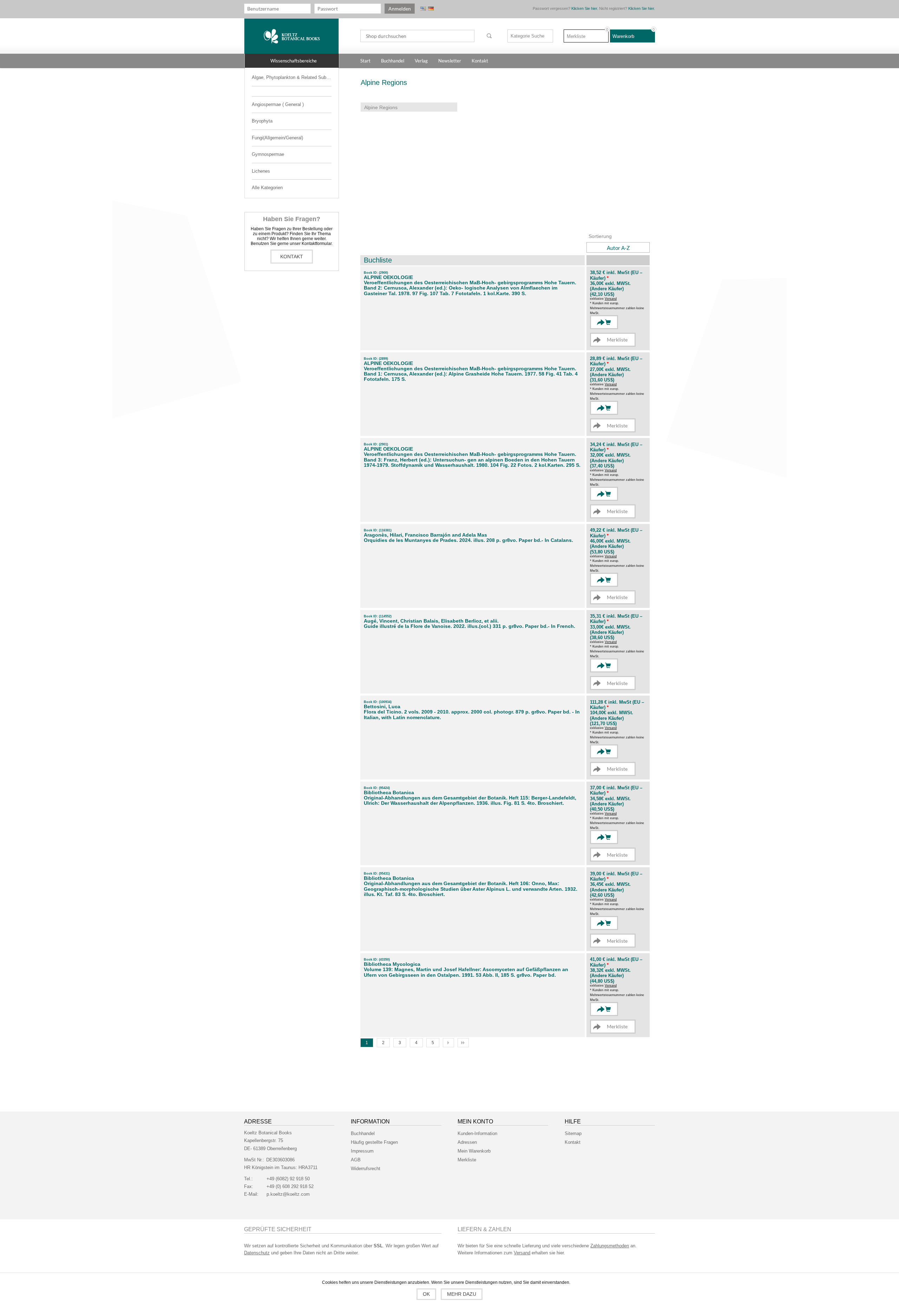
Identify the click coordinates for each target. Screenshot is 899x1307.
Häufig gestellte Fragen (374, 1142)
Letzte (463, 1042)
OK (426, 1294)
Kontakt (291, 256)
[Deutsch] (430, 9)
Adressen (467, 1142)
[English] (423, 9)
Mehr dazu (461, 1294)
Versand (611, 298)
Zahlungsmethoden (609, 1245)
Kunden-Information (477, 1133)
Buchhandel (363, 1133)
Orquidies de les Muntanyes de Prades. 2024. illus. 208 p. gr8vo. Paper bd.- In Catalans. (468, 540)
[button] (291, 61)
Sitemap (573, 1133)
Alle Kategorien (267, 187)
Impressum (362, 1151)
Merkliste (467, 1159)
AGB (356, 1159)
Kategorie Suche (527, 36)
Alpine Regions (381, 107)
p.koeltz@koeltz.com (288, 1194)
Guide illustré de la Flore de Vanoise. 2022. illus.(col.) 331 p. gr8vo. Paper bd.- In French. (469, 626)
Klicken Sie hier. (584, 8)
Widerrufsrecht (365, 1168)
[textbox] (417, 36)
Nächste (448, 1042)
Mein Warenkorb (474, 1151)
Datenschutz (257, 1252)
